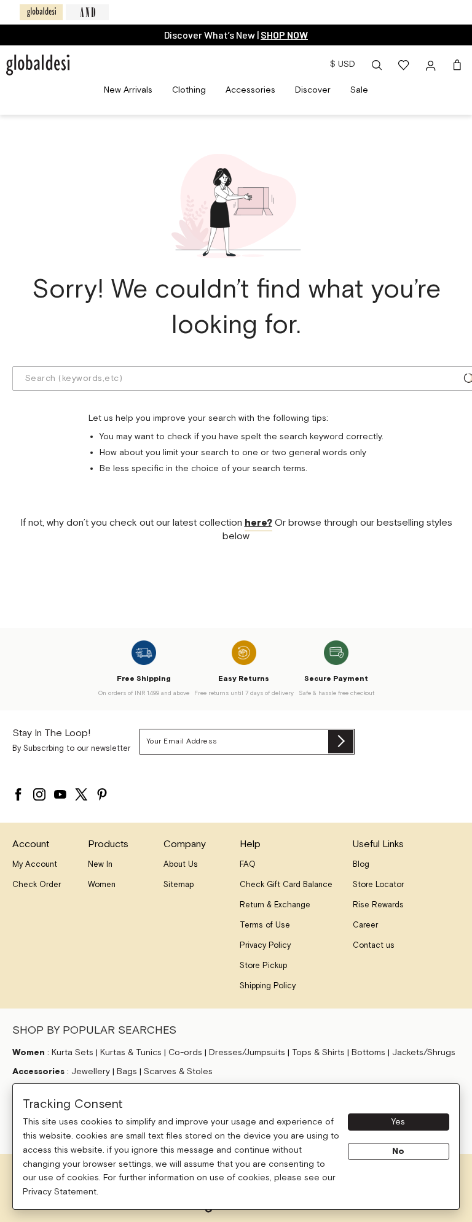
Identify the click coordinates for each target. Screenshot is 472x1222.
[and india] (87, 12)
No (398, 1151)
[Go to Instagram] (39, 791)
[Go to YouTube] (60, 791)
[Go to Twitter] (81, 791)
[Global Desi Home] (37, 65)
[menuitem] (128, 90)
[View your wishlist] (404, 65)
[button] (377, 65)
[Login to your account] (432, 65)
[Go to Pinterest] (102, 791)
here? (258, 523)
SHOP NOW (284, 34)
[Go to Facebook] (18, 791)
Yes (398, 1122)
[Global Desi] (41, 12)
